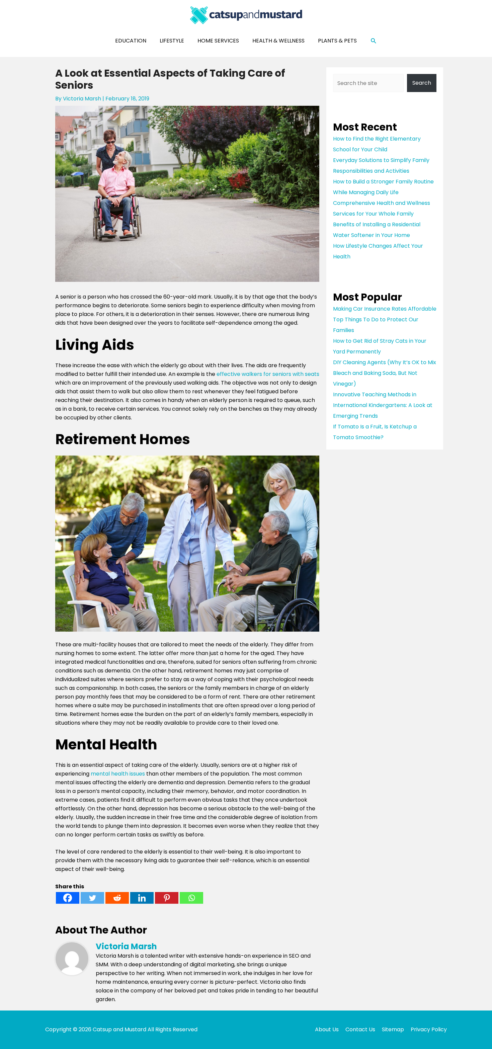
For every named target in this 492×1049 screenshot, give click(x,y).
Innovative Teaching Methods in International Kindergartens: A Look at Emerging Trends (382, 405)
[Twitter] (92, 898)
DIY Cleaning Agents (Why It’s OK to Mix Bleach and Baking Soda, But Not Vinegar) (384, 373)
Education (130, 41)
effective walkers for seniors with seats (268, 374)
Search (421, 83)
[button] (373, 41)
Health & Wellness (278, 41)
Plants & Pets (337, 41)
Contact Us (360, 1029)
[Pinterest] (166, 898)
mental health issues (118, 774)
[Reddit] (117, 898)
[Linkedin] (142, 898)
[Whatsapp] (191, 898)
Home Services (218, 41)
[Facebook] (67, 898)
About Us (327, 1029)
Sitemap (393, 1029)
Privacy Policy (429, 1029)
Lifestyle (172, 41)
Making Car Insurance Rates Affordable (384, 309)
